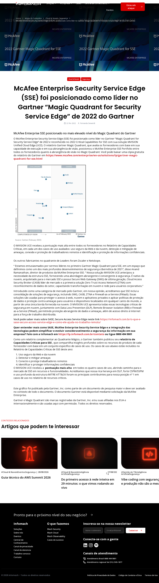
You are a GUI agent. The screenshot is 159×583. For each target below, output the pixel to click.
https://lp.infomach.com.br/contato (81, 334)
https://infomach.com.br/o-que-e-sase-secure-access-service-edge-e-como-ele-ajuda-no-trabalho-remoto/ (77, 321)
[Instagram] (91, 545)
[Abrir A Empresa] (71, 3)
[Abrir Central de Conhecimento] (109, 3)
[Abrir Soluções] (56, 3)
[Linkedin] (85, 545)
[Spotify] (96, 545)
